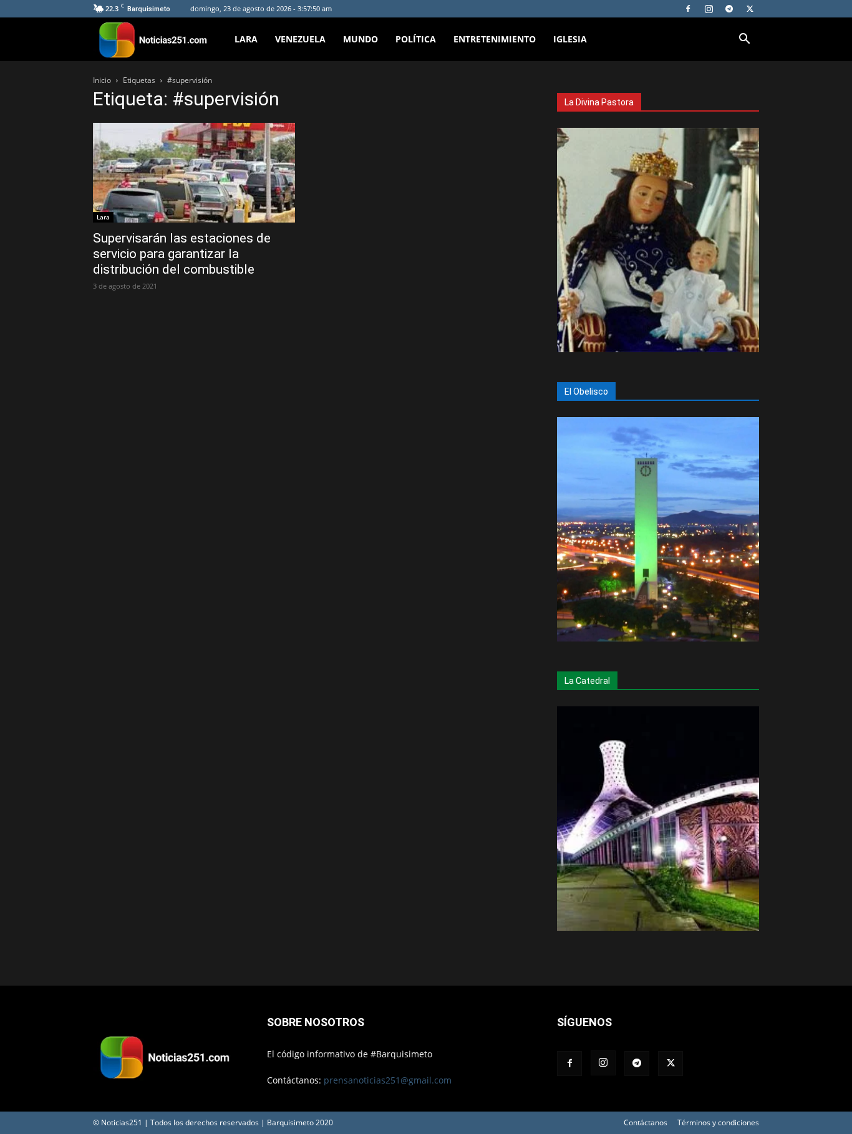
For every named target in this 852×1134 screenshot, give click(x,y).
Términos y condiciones (718, 1122)
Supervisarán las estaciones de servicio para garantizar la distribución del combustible (182, 254)
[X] (749, 8)
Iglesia (570, 39)
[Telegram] (729, 8)
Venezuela (300, 39)
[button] (744, 40)
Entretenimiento (494, 39)
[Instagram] (708, 8)
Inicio (102, 80)
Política (415, 39)
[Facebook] (688, 8)
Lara (246, 39)
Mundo (360, 39)
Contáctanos (645, 1122)
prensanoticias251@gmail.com (388, 1080)
